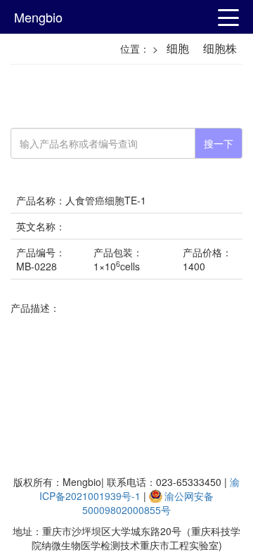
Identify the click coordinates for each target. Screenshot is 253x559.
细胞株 (220, 48)
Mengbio (38, 17)
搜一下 (218, 143)
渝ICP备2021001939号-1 (139, 489)
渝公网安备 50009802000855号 (148, 503)
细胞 (178, 48)
